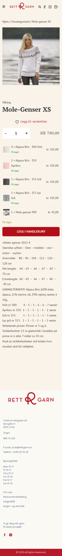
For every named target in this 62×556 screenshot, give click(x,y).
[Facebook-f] (4, 534)
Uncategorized (20, 21)
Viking (6, 102)
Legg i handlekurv (31, 231)
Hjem (5, 21)
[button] (40, 7)
